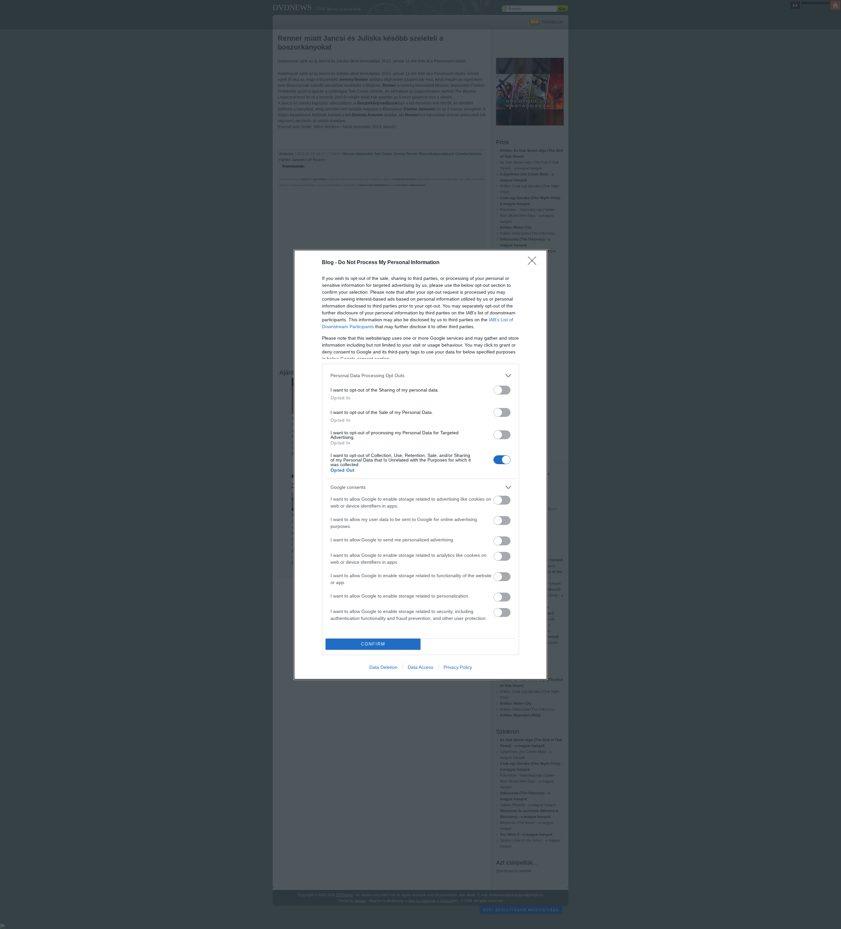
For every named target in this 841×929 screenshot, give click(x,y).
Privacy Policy (457, 667)
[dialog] (420, 464)
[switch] (502, 390)
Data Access (420, 667)
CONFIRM (373, 644)
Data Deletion (383, 667)
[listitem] (420, 375)
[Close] (534, 263)
